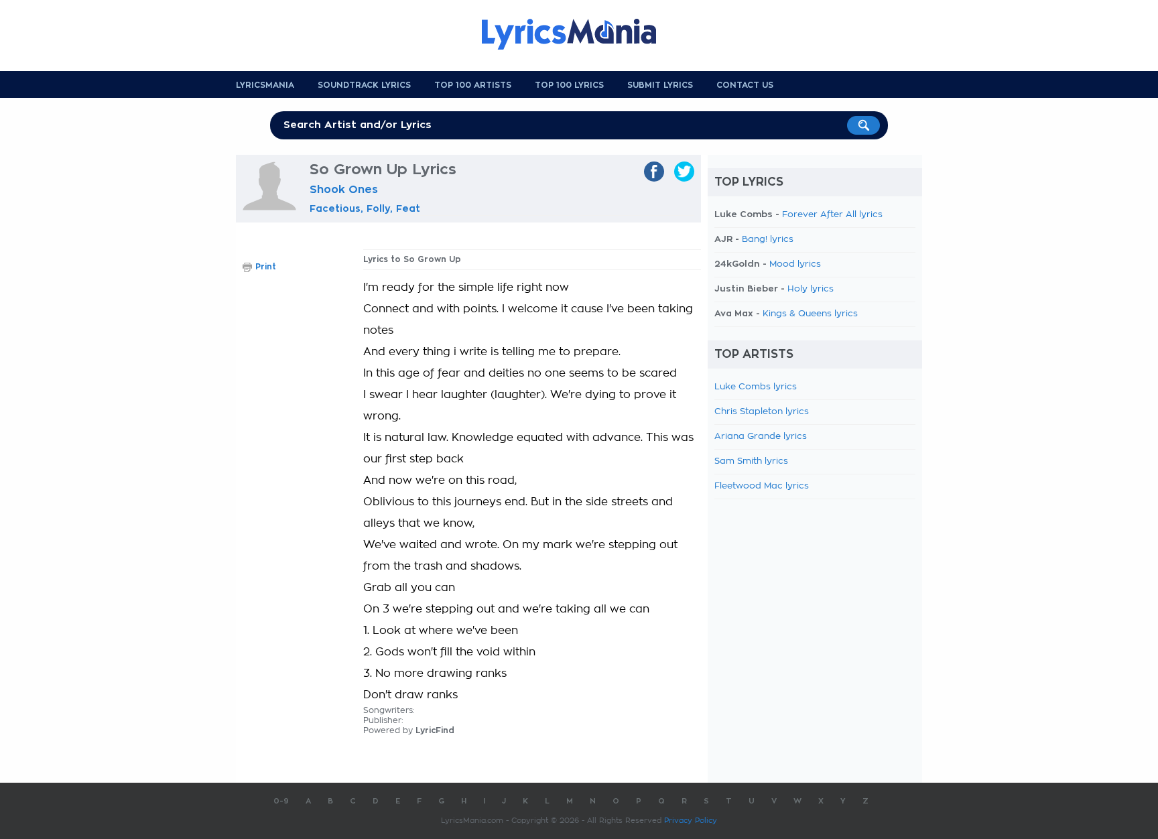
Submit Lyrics (660, 85)
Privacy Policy (690, 820)
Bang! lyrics (767, 239)
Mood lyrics (795, 264)
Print (265, 267)
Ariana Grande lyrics (760, 436)
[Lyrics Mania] (579, 34)
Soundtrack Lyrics (364, 85)
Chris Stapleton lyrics (761, 411)
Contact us (744, 85)
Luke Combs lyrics (755, 387)
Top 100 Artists (472, 85)
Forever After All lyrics (832, 214)
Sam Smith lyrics (751, 461)
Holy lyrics (810, 289)
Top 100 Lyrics (569, 85)
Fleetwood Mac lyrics (761, 486)
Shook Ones (344, 189)
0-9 (281, 801)
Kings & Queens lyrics (810, 314)
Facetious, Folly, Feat (365, 208)
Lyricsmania (265, 85)
